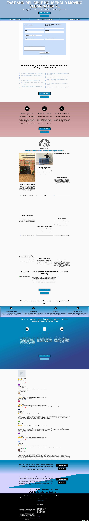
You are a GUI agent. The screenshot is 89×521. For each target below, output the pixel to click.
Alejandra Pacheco (27, 333)
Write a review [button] (20, 381)
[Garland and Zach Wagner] (44, 329)
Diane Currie (61, 333)
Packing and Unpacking (15, 19)
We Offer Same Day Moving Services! (44, 492)
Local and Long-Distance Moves (44, 19)
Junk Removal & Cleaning (74, 19)
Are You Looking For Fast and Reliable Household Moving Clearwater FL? (44, 66)
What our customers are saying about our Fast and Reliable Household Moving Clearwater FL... (44, 320)
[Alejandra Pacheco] (27, 329)
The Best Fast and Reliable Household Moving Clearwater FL (44, 150)
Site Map (38, 518)
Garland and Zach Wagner (44, 333)
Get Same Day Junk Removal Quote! (44, 489)
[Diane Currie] (62, 329)
